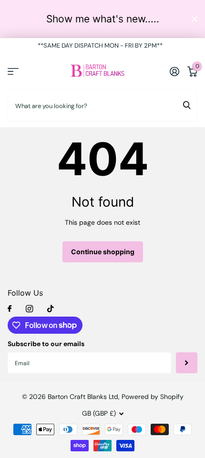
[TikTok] (50, 308)
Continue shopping (102, 252)
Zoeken (186, 105)
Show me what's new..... (102, 19)
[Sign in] (174, 71)
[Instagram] (29, 308)
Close (194, 19)
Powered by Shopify (153, 396)
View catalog (13, 71)
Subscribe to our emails (46, 343)
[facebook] (9, 309)
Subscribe (186, 363)
